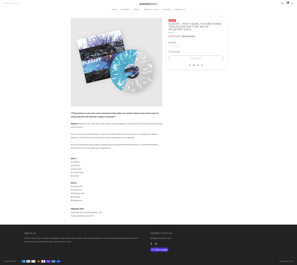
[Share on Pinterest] (198, 65)
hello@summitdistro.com (160, 238)
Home (114, 9)
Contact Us (180, 9)
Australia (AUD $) (11, 3)
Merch (137, 9)
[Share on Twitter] (194, 65)
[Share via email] (202, 65)
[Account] (282, 3)
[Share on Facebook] (190, 65)
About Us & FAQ (151, 9)
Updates (166, 9)
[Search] (292, 3)
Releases (125, 9)
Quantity (172, 42)
